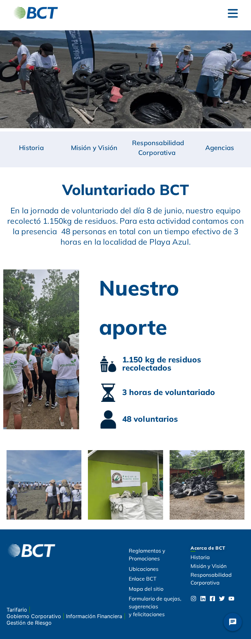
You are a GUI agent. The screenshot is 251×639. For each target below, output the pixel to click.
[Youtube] (231, 598)
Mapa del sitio (146, 589)
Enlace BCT (143, 578)
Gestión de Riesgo (29, 622)
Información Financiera (95, 616)
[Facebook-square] (212, 598)
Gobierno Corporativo (35, 616)
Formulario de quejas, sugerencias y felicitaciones (155, 606)
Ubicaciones (144, 569)
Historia (31, 148)
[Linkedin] (203, 598)
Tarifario (18, 609)
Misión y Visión (94, 148)
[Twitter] (222, 598)
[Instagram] (193, 598)
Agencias (219, 148)
